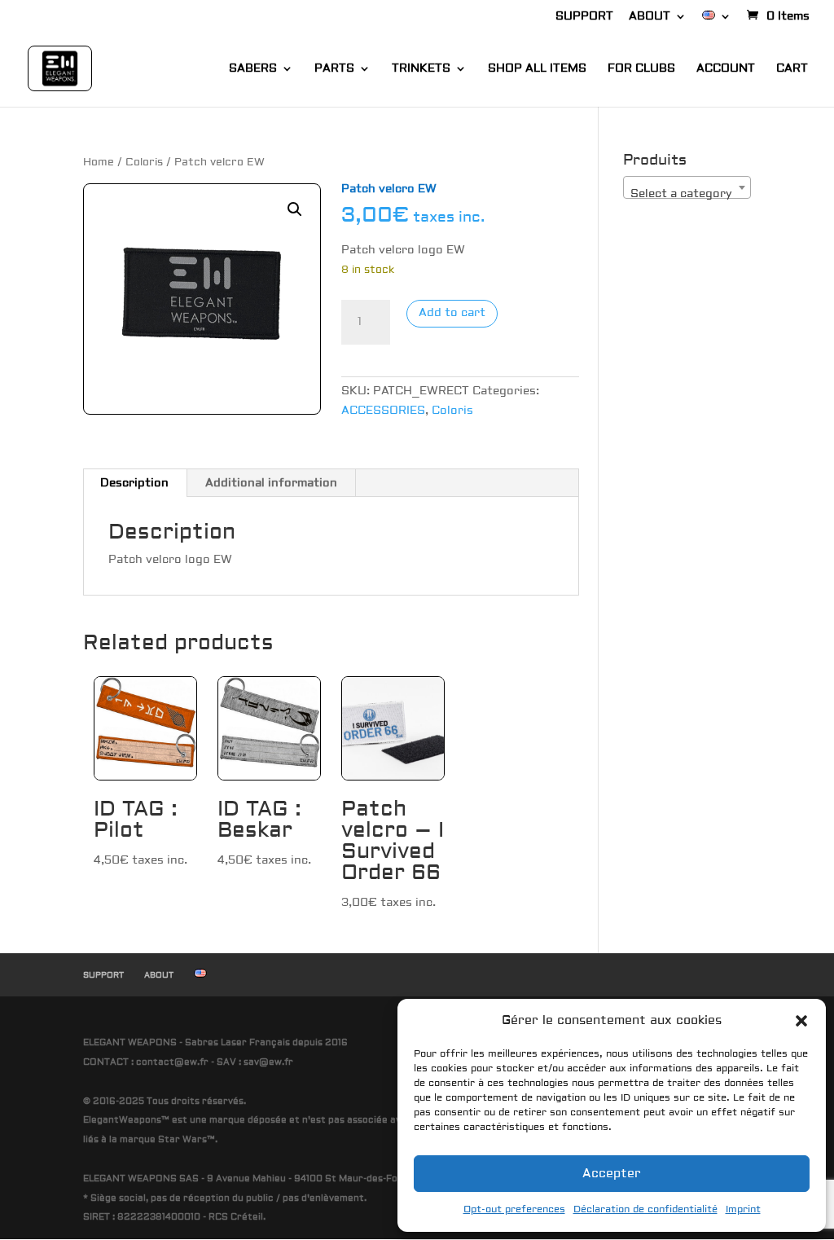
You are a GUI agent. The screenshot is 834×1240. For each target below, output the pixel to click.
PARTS (334, 69)
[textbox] (686, 194)
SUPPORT (584, 17)
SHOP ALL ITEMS (537, 69)
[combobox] (686, 187)
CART (792, 69)
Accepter (611, 1173)
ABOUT (649, 17)
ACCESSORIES (383, 410)
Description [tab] (134, 483)
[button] (801, 1021)
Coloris (144, 162)
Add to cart (452, 313)
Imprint (743, 1209)
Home (98, 162)
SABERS (253, 69)
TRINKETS (421, 69)
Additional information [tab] (271, 483)
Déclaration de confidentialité (645, 1209)
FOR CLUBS (641, 69)
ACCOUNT (725, 69)
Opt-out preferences (514, 1209)
